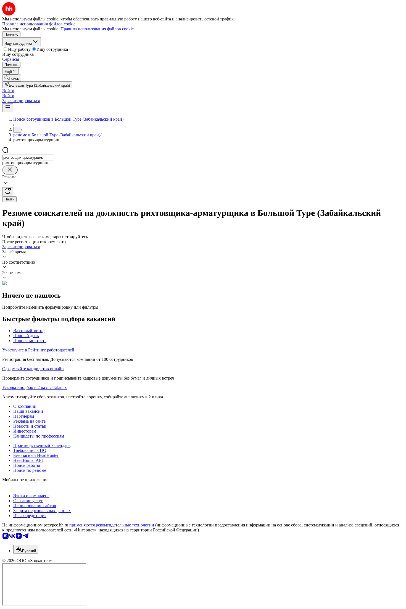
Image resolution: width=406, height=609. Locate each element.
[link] (11, 78)
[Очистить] (10, 169)
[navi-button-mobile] (7, 107)
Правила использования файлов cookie (97, 29)
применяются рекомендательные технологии (111, 525)
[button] (8, 90)
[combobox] (27, 157)
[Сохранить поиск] (7, 191)
